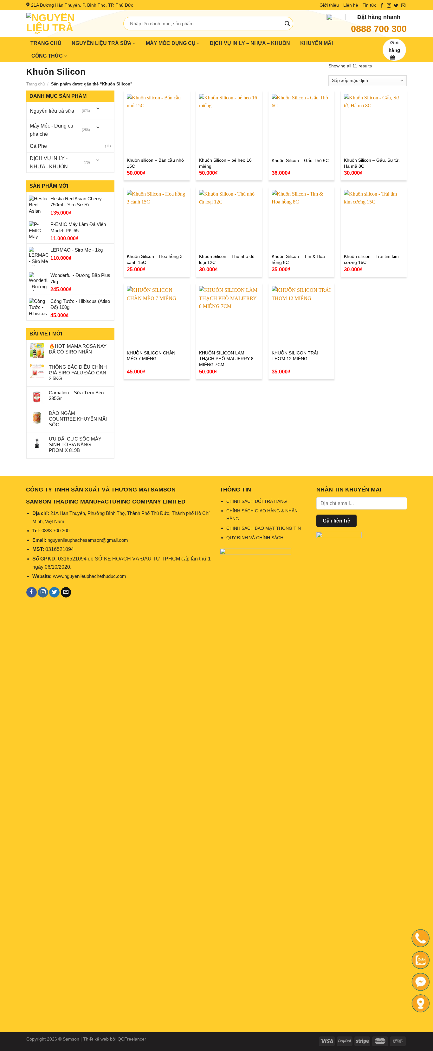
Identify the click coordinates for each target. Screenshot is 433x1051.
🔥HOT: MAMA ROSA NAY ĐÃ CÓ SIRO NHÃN (78, 348)
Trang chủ (35, 84)
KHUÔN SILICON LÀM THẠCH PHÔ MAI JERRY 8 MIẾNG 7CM (226, 358)
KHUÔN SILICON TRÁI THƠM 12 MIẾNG (295, 355)
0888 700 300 (379, 29)
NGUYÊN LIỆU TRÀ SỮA (102, 43)
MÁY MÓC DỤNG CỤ (171, 43)
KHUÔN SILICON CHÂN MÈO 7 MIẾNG (151, 355)
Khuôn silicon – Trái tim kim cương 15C (371, 259)
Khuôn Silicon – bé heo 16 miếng (225, 163)
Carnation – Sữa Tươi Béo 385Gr (76, 395)
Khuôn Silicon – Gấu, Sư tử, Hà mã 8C (372, 163)
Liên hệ (350, 5)
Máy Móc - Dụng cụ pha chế (51, 130)
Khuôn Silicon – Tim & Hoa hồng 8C (298, 259)
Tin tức (369, 5)
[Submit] (287, 23)
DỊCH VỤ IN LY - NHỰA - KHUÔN (49, 162)
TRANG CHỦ (45, 43)
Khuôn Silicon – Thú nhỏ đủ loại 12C (227, 259)
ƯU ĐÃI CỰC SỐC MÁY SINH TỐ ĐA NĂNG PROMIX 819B (75, 444)
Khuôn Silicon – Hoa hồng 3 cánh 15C (155, 259)
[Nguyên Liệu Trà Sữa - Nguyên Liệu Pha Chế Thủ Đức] (70, 23)
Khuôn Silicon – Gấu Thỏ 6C (300, 160)
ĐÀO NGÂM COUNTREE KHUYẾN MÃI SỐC (78, 418)
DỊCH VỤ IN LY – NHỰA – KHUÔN (250, 43)
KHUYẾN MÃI (316, 43)
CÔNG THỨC (47, 56)
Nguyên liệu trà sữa (52, 111)
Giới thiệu (329, 5)
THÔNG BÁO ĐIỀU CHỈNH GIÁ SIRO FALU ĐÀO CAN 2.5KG (78, 372)
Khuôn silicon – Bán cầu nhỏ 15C (155, 163)
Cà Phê (38, 146)
